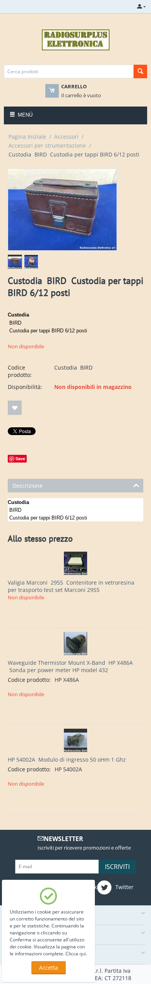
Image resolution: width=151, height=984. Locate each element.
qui (82, 953)
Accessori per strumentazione (47, 145)
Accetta (48, 967)
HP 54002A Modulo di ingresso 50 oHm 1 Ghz (67, 759)
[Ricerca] (140, 71)
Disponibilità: (25, 387)
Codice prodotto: (20, 371)
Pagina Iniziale (27, 136)
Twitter (124, 887)
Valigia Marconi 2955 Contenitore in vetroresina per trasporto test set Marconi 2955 (71, 586)
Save (20, 458)
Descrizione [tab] (27, 485)
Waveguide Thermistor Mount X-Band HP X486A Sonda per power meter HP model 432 (70, 666)
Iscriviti (117, 866)
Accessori (66, 136)
